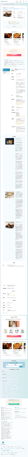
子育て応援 (2, 422)
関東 (1, 410)
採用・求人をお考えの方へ (6, 450)
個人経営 (11, 422)
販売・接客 (22, 408)
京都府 (9, 408)
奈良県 (11, 408)
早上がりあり (11, 425)
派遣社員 (24, 412)
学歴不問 (5, 433)
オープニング (9, 422)
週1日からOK (9, 426)
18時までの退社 (2, 425)
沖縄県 (6, 419)
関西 (1, 408)
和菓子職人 (25, 408)
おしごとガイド (13, 448)
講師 (15, 409)
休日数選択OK (7, 438)
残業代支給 (2, 429)
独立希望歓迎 (8, 433)
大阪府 (3, 408)
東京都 (3, 410)
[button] (2, 14)
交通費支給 (5, 429)
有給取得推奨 (9, 437)
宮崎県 (1, 419)
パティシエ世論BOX (22, 448)
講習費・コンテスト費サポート (3, 430)
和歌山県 (2, 409)
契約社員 (18, 412)
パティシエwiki (17, 448)
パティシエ (16, 408)
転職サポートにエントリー (14, 335)
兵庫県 (5, 408)
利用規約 (2, 454)
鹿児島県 (4, 419)
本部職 (17, 409)
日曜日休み (6, 437)
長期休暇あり (10, 438)
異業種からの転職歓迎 (3, 434)
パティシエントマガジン (7, 448)
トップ (1, 4)
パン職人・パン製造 (19, 408)
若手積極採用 (2, 433)
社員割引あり (8, 430)
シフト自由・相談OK (5, 426)
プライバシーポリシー (6, 454)
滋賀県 (7, 408)
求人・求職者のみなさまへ (12, 454)
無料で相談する (14, 54)
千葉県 (7, 410)
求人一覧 (3, 4)
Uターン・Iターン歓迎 (7, 434)
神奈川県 (5, 410)
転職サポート (2, 448)
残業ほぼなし (8, 425)
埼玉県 (9, 410)
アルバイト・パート (20, 412)
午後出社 (5, 425)
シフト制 (2, 426)
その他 (19, 409)
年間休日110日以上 (3, 437)
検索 (21, 366)
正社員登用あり (8, 429)
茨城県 (11, 410)
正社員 (15, 412)
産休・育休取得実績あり (3, 438)
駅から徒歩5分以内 (5, 422)
